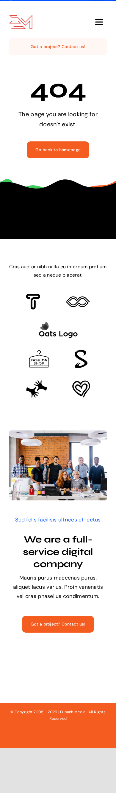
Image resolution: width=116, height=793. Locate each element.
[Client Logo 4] (39, 352)
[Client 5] (77, 299)
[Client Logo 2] (81, 383)
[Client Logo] (58, 324)
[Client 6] (33, 296)
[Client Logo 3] (36, 382)
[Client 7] (81, 352)
